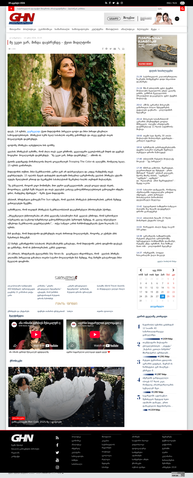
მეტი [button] (154, 29)
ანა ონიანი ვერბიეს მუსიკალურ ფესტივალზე (29, 352)
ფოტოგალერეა (139, 448)
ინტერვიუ (76, 448)
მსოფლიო (112, 29)
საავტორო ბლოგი (140, 440)
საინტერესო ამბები (140, 459)
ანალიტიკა (128, 29)
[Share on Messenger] (106, 49)
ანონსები (136, 437)
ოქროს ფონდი (138, 467)
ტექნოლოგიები (169, 440)
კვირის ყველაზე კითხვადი (152, 316)
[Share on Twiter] (110, 49)
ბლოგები (143, 29)
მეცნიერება (167, 437)
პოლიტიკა (29, 29)
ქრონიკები (16, 360)
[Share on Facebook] (102, 49)
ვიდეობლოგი (138, 444)
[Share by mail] (115, 49)
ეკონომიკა (45, 29)
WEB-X (54, 473)
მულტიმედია (16, 315)
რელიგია (106, 459)
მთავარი (15, 29)
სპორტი (105, 467)
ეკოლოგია (107, 455)
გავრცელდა (34, 131)
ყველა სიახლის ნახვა (166, 261)
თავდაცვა (106, 451)
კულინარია (167, 456)
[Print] (123, 49)
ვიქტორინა (167, 444)
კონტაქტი (15, 456)
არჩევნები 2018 (169, 467)
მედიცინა (106, 463)
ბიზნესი (75, 460)
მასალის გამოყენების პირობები (25, 449)
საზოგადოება (80, 29)
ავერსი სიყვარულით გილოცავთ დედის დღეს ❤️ (88, 352)
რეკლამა (15, 453)
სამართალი (62, 29)
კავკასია (105, 440)
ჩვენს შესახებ (17, 445)
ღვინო (165, 452)
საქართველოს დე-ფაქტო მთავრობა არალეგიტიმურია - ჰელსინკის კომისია (51, 9)
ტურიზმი (165, 448)
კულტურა (97, 29)
